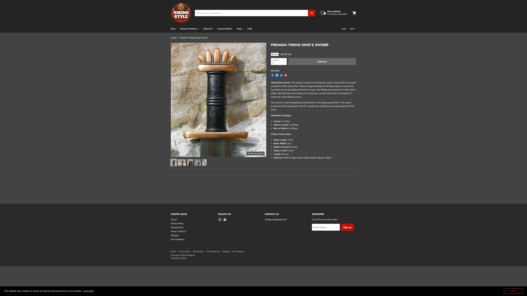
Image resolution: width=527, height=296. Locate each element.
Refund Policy (177, 227)
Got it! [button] (513, 291)
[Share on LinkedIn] (281, 75)
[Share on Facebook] (272, 75)
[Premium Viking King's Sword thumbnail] (174, 162)
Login (343, 28)
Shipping (175, 235)
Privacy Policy (177, 223)
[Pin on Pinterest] (285, 75)
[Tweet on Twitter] (277, 75)
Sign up (347, 227)
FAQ (250, 28)
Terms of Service (178, 231)
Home (174, 37)
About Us (208, 28)
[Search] (311, 13)
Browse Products (189, 28)
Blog (239, 28)
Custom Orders (224, 28)
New (173, 28)
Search (174, 219)
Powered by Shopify (179, 258)
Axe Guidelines (177, 239)
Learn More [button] (88, 291)
